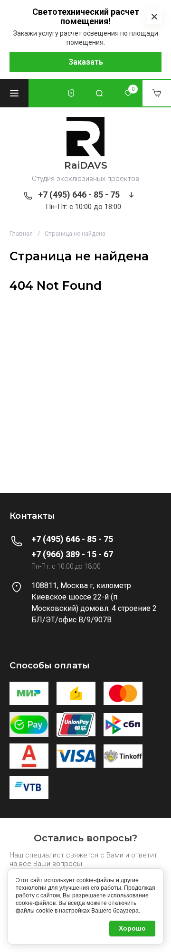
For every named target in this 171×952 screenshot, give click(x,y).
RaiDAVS (85, 165)
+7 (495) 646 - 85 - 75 (79, 195)
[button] (14, 93)
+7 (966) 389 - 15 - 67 (72, 554)
